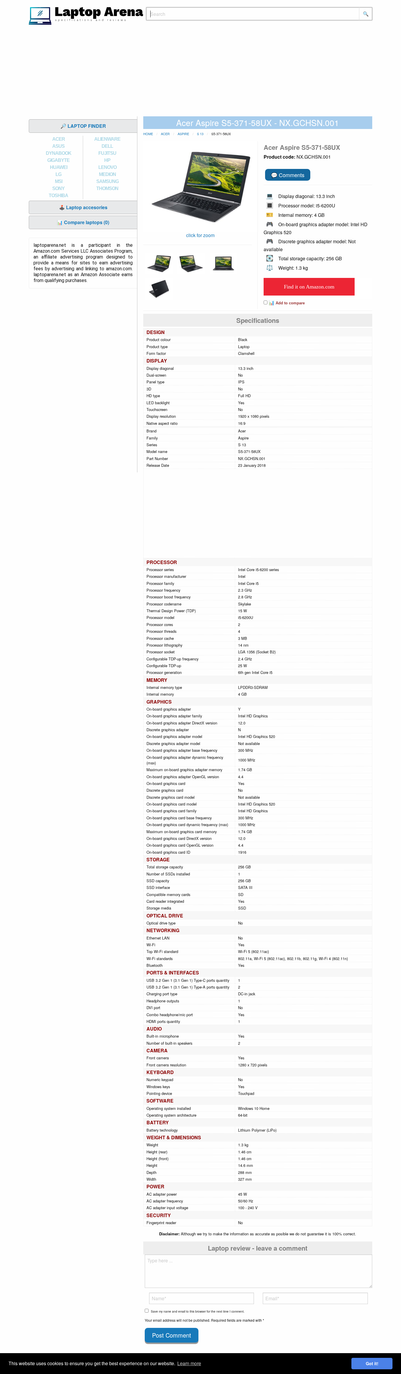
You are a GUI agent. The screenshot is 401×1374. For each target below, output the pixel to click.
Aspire (183, 133)
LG (58, 174)
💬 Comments (287, 175)
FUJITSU (107, 153)
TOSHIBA (58, 195)
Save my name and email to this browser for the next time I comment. (198, 1311)
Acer (165, 133)
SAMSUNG (107, 181)
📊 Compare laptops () (83, 222)
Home (148, 133)
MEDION (107, 174)
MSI (58, 181)
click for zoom (200, 235)
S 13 (200, 133)
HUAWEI (58, 167)
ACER (58, 139)
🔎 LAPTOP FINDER (83, 126)
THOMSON (107, 188)
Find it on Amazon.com (309, 287)
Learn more (189, 1363)
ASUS (58, 146)
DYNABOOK (58, 153)
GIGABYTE (58, 160)
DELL (107, 146)
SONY (58, 188)
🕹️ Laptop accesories (83, 207)
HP (107, 160)
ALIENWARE (107, 139)
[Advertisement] (200, 72)
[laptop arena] (86, 15)
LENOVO (107, 167)
